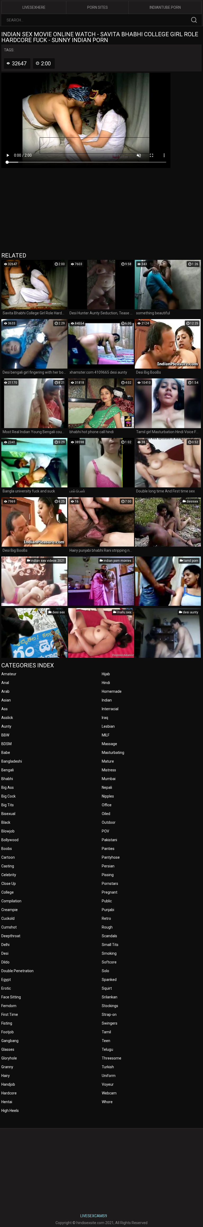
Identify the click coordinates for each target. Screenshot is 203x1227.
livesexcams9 (93, 1216)
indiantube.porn (165, 7)
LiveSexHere (33, 7)
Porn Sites (97, 7)
